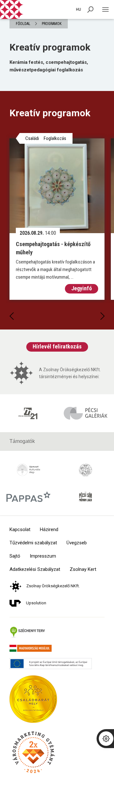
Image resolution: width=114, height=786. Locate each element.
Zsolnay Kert (83, 569)
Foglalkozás (55, 138)
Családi (32, 138)
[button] (11, 316)
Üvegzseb (76, 543)
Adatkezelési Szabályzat (35, 569)
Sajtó (15, 556)
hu (78, 9)
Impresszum (43, 556)
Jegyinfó (81, 288)
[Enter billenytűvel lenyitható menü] (105, 9)
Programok (51, 23)
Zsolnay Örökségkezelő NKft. (53, 585)
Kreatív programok (50, 47)
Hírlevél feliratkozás (57, 346)
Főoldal (23, 23)
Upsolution (36, 603)
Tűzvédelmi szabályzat (33, 543)
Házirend (49, 529)
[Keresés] (91, 9)
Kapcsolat (20, 529)
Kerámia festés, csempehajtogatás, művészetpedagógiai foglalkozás (49, 66)
